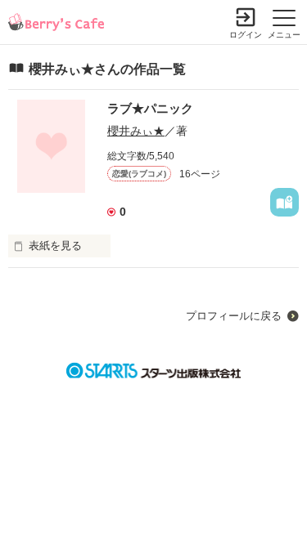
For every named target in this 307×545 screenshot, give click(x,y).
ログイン (245, 34)
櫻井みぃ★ (136, 130)
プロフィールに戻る (234, 316)
